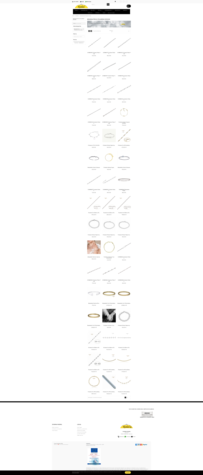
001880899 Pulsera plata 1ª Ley (109, 123)
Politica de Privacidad (81, 432)
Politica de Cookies (81, 430)
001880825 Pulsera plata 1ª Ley (109, 281)
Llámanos (121, 436)
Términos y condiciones (82, 428)
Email (134, 436)
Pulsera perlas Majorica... (109, 145)
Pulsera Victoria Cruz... (109, 325)
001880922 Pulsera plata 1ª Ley (124, 53)
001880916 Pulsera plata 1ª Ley (93, 53)
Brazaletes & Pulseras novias (78, 19)
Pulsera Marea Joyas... (109, 167)
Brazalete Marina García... (94, 257)
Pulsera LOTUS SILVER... (94, 145)
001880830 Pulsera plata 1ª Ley (94, 281)
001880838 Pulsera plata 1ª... (124, 281)
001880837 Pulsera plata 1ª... (94, 190)
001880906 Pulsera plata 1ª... (109, 99)
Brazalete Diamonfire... (94, 303)
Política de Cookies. (75, 472)
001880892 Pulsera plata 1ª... (109, 190)
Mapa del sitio (80, 435)
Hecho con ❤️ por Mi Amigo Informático (61, 444)
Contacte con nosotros (57, 428)
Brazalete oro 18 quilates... (109, 303)
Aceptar (127, 472)
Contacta (128, 436)
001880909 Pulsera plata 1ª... (124, 76)
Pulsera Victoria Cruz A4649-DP (109, 257)
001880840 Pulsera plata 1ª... (124, 257)
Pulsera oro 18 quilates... (124, 145)
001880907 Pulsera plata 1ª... (94, 99)
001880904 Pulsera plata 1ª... (124, 99)
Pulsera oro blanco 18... (94, 212)
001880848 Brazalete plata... (124, 190)
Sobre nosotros (55, 427)
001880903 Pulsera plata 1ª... (94, 123)
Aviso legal (79, 427)
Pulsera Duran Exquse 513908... (124, 123)
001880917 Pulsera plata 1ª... (109, 53)
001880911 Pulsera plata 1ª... (109, 75)
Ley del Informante (81, 433)
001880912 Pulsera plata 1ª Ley (93, 76)
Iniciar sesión (55, 430)
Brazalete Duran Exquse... (94, 167)
